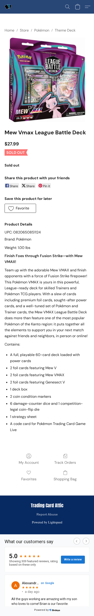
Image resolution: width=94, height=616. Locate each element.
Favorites (29, 479)
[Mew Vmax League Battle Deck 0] (47, 80)
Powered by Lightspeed (47, 522)
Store (24, 30)
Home (9, 30)
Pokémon (41, 30)
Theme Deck (65, 30)
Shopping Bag (65, 479)
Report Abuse (47, 514)
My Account (29, 462)
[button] (8, 7)
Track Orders (65, 462)
